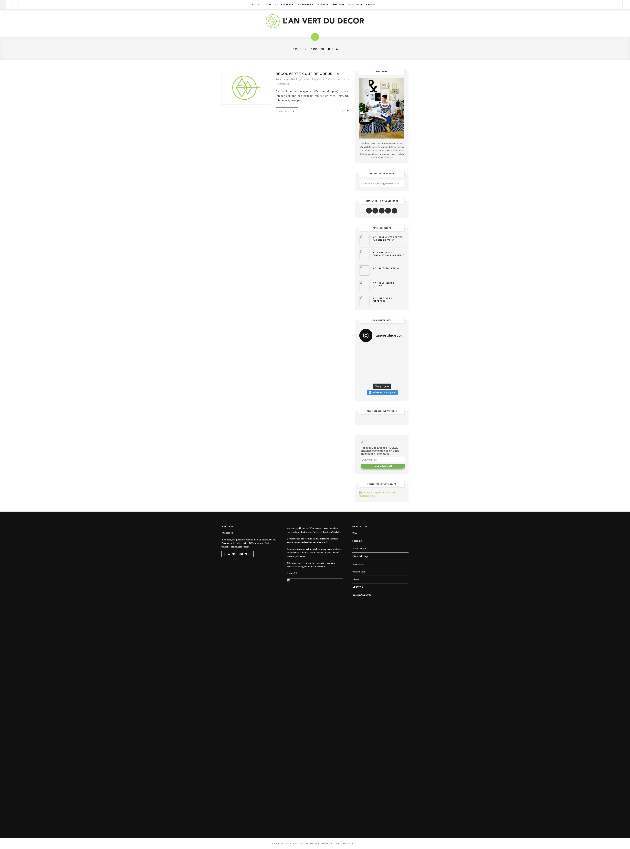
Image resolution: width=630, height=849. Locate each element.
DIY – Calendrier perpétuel (382, 299)
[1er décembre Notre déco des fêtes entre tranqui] (388, 349)
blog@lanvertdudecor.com (312, 566)
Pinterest (317, 532)
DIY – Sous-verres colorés (383, 284)
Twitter (326, 532)
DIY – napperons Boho (385, 268)
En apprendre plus (237, 554)
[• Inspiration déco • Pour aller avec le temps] (399, 370)
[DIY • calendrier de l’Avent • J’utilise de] (364, 356)
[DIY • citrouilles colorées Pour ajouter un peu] (364, 378)
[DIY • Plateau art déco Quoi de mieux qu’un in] (388, 378)
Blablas (295, 79)
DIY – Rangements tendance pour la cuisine (388, 253)
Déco (268, 5)
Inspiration (355, 5)
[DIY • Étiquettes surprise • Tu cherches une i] (399, 349)
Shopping (371, 5)
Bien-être (338, 5)
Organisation (359, 571)
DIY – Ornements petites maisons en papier (387, 238)
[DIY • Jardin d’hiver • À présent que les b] (364, 363)
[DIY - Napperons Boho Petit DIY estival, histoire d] (399, 378)
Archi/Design (305, 5)
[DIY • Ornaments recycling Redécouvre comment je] (388, 356)
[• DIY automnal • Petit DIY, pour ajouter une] (376, 370)
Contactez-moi (361, 595)
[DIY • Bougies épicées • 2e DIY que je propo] (399, 356)
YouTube (336, 532)
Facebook (295, 532)
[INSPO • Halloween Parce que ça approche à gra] (364, 370)
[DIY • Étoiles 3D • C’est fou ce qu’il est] (376, 349)
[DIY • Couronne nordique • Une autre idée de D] (376, 356)
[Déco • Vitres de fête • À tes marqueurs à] (364, 349)
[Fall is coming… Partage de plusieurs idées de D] (376, 378)
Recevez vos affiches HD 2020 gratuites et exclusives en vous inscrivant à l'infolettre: (380, 450)
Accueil (256, 5)
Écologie (323, 5)
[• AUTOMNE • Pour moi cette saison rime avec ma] (388, 370)
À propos (357, 587)
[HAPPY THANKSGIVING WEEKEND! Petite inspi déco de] (399, 363)
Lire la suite (286, 111)
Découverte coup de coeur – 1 (307, 74)
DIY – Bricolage (284, 5)
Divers (355, 579)
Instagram (306, 532)
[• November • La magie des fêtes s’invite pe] (376, 363)
